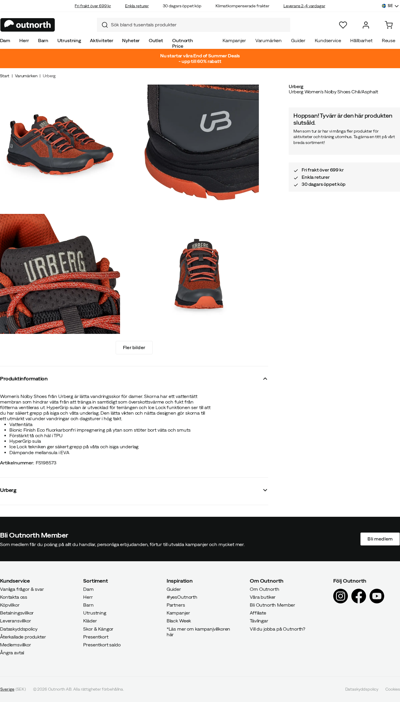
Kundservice (328, 40)
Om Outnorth (264, 589)
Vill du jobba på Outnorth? (277, 628)
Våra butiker (263, 597)
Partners (176, 604)
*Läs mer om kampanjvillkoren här (198, 631)
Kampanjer (234, 40)
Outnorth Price (182, 43)
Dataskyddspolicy (18, 628)
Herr (24, 40)
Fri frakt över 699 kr (93, 6)
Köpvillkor (9, 604)
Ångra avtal (12, 652)
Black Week (179, 621)
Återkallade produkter (23, 636)
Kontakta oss (13, 597)
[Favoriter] (343, 25)
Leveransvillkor (15, 621)
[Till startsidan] (27, 25)
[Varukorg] (388, 25)
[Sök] (102, 24)
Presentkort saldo (101, 644)
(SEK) (13, 689)
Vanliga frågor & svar (22, 589)
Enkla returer (137, 6)
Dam (5, 40)
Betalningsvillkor (17, 613)
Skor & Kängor (98, 628)
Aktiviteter (101, 40)
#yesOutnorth (182, 597)
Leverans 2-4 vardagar (304, 6)
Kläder (90, 621)
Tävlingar (259, 621)
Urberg (49, 75)
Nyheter (131, 40)
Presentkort (95, 636)
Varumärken (268, 40)
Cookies (392, 689)
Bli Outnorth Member (272, 604)
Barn (43, 40)
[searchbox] (199, 25)
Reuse (388, 40)
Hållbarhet (361, 40)
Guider (298, 40)
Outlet (156, 40)
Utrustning (69, 40)
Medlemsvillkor (15, 644)
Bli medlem (380, 539)
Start (4, 75)
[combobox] (193, 25)
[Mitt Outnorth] (366, 25)
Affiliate (258, 613)
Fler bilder (134, 347)
